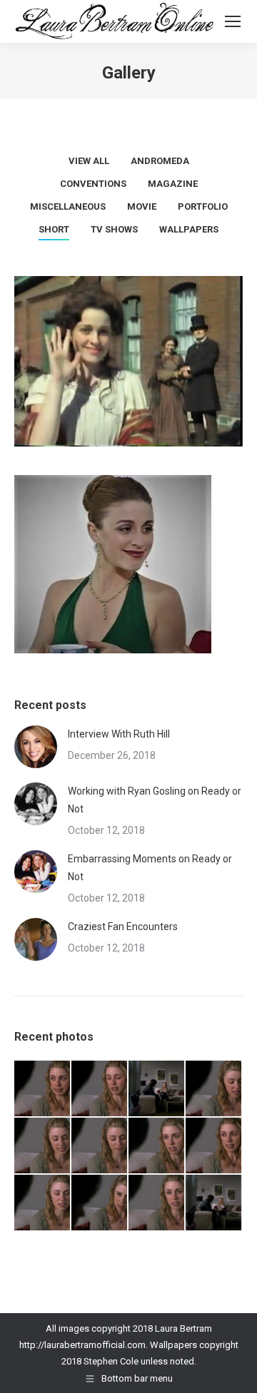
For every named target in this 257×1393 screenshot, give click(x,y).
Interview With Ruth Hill (119, 734)
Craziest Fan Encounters (123, 926)
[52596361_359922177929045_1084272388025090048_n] (99, 1146)
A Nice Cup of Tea (112, 592)
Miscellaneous (68, 206)
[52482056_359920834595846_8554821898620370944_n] (99, 1203)
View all (89, 160)
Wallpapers (188, 229)
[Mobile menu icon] (233, 21)
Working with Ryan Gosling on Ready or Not (154, 800)
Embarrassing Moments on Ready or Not (150, 867)
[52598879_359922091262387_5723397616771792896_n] (42, 1146)
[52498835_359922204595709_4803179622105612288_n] (42, 1203)
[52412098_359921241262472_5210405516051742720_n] (214, 1203)
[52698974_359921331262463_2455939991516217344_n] (99, 1089)
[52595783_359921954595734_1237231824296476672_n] (157, 1146)
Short (54, 229)
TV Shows (114, 229)
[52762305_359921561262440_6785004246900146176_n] (42, 1089)
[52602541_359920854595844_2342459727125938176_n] (157, 1089)
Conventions (93, 183)
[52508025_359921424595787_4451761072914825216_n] (214, 1146)
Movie (141, 206)
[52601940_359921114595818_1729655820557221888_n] (214, 1089)
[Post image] (35, 746)
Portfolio (203, 206)
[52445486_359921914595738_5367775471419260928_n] (157, 1203)
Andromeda (160, 160)
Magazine (173, 183)
